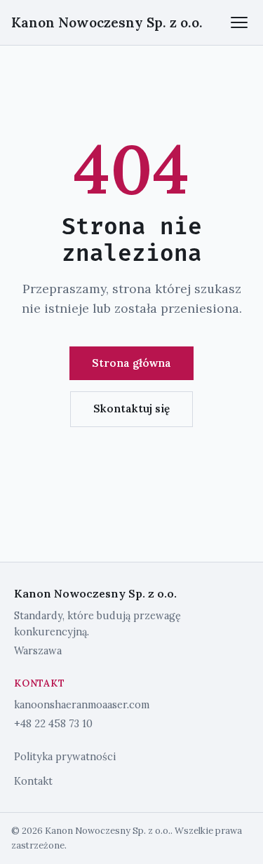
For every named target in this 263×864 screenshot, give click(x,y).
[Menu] (239, 22)
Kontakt (33, 781)
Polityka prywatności (65, 756)
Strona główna (131, 363)
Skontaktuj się (131, 408)
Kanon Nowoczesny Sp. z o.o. (107, 22)
